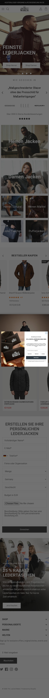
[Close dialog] (46, 333)
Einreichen (36, 357)
